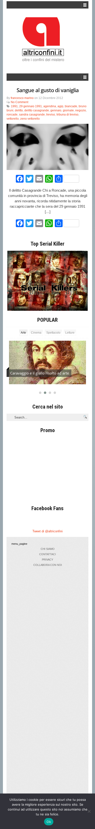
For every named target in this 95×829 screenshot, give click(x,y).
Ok (49, 822)
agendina (49, 106)
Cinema (36, 332)
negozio (80, 110)
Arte (23, 332)
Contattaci (47, 554)
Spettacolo (53, 332)
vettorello (13, 118)
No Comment (19, 102)
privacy (47, 559)
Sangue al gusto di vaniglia (48, 90)
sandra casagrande (32, 114)
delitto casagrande (36, 110)
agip (60, 106)
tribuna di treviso (67, 114)
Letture (70, 332)
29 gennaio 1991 (30, 106)
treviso (50, 114)
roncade (12, 114)
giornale (68, 110)
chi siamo (48, 548)
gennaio (55, 110)
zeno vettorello (30, 118)
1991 (14, 106)
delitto (19, 110)
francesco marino (22, 98)
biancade (71, 106)
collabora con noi (47, 564)
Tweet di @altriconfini (47, 531)
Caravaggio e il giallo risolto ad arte (39, 373)
